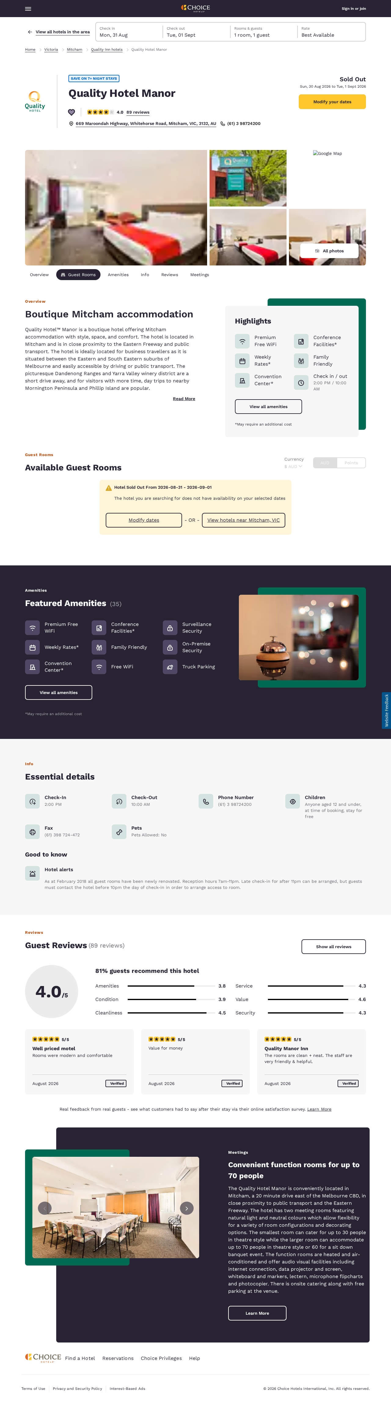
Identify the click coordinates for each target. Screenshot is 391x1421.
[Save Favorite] (71, 112)
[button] (386, 710)
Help (194, 1358)
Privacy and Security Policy (77, 1388)
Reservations (117, 1358)
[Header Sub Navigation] (28, 8)
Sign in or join (354, 8)
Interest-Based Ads (127, 1388)
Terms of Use (33, 1388)
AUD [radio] (324, 462)
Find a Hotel (80, 1358)
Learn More (319, 1109)
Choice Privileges (161, 1358)
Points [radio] (351, 462)
